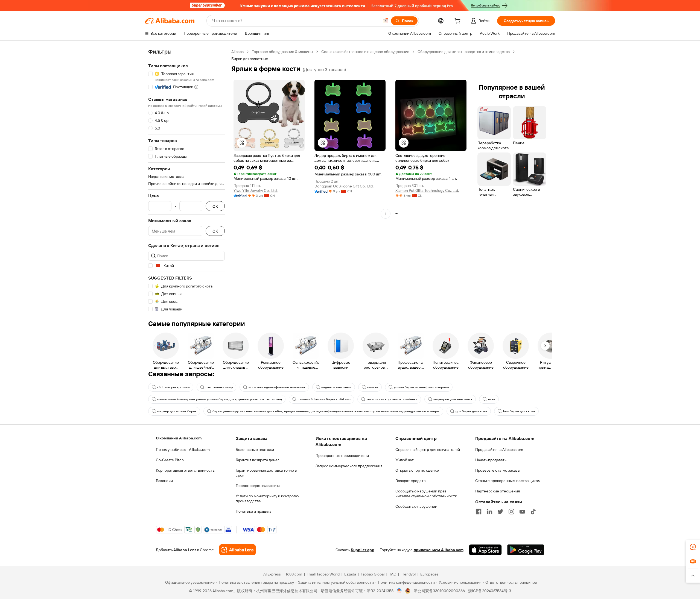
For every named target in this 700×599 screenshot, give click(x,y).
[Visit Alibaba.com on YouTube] (522, 511)
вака (491, 399)
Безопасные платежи (255, 449)
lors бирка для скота (519, 411)
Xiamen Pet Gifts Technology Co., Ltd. (427, 190)
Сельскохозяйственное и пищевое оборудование (365, 51)
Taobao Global (372, 574)
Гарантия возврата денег (257, 460)
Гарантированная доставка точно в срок (266, 472)
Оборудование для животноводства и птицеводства (464, 51)
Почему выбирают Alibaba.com (183, 449)
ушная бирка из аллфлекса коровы (421, 387)
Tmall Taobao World (323, 574)
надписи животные (336, 387)
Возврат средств (410, 480)
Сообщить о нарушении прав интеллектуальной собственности (426, 493)
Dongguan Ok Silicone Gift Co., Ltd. (344, 186)
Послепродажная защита (258, 485)
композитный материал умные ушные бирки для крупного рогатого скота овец (219, 399)
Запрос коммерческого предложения (349, 466)
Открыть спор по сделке (417, 470)
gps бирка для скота (471, 411)
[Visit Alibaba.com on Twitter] (500, 511)
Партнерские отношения (497, 491)
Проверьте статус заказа (497, 470)
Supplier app (362, 550)
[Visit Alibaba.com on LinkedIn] (489, 511)
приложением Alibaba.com (438, 550)
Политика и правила (253, 511)
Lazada (350, 574)
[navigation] (186, 180)
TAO (392, 574)
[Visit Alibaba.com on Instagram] (511, 511)
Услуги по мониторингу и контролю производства (267, 498)
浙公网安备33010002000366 (439, 591)
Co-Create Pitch (170, 460)
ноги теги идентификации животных (277, 387)
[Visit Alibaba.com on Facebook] (478, 511)
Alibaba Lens (184, 550)
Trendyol (408, 574)
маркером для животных (452, 399)
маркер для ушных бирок (177, 411)
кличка (372, 387)
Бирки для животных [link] (249, 59)
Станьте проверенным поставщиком (508, 480)
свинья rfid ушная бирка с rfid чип (324, 399)
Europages (429, 574)
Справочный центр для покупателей (427, 449)
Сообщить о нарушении (416, 506)
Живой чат (404, 460)
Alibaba (237, 51)
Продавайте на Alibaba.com (499, 449)
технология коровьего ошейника (392, 399)
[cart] (458, 21)
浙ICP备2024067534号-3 (489, 591)
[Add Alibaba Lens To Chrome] (237, 549)
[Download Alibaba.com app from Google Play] (525, 549)
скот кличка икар (219, 387)
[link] (693, 547)
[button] (385, 20)
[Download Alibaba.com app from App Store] (485, 549)
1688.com (293, 574)
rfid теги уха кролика (173, 387)
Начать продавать (490, 460)
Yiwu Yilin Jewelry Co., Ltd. (256, 190)
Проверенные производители (342, 455)
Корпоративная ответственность (185, 470)
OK (215, 206)
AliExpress (272, 574)
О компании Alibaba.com (179, 438)
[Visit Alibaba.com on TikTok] (533, 511)
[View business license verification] (399, 591)
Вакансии (164, 480)
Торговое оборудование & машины (282, 51)
